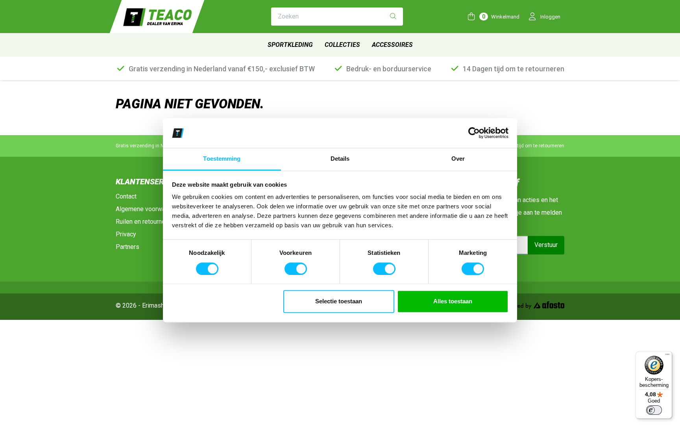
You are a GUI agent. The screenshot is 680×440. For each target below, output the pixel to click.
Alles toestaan (452, 301)
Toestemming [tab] (221, 159)
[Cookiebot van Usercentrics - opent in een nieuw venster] (474, 133)
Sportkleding (290, 44)
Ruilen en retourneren (145, 221)
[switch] (296, 268)
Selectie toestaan (338, 301)
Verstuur (546, 245)
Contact (126, 196)
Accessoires (392, 44)
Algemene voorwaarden (148, 209)
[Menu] (667, 356)
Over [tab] (458, 159)
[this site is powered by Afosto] (533, 306)
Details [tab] (340, 159)
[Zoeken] (393, 16)
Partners (127, 247)
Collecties (342, 44)
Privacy (126, 234)
